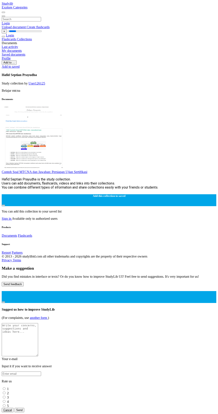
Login (6, 23)
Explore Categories (14, 7)
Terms (17, 260)
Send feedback (12, 284)
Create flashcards (38, 27)
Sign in (7, 218)
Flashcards (9, 39)
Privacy (7, 260)
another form (39, 318)
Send (19, 410)
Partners (17, 252)
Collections (24, 39)
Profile (6, 58)
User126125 (37, 83)
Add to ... (9, 62)
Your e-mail (9, 359)
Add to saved (11, 66)
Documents (9, 235)
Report (6, 252)
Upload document (14, 27)
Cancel (7, 410)
